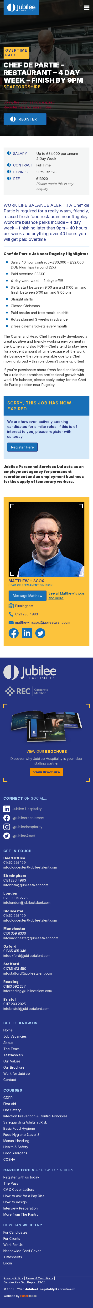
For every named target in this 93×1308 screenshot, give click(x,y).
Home (8, 1030)
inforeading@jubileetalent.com (27, 991)
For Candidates (15, 1232)
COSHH (9, 1159)
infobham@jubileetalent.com (25, 885)
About (8, 1043)
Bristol (9, 999)
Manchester (14, 929)
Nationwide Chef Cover (22, 1251)
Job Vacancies (15, 1036)
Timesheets (12, 1257)
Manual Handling (16, 1141)
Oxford (9, 946)
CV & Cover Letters (18, 1189)
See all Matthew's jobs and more (66, 595)
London (10, 893)
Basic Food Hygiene (19, 1128)
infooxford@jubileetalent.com (26, 956)
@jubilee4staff (23, 836)
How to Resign (15, 1202)
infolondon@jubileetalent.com (27, 902)
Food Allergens (15, 1153)
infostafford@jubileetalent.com (27, 973)
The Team (11, 1049)
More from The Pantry (20, 1214)
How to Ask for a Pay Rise (24, 1196)
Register (28, 119)
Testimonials (13, 1055)
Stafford (11, 964)
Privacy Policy (13, 1278)
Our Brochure (14, 1067)
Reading (11, 982)
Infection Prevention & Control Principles (35, 1116)
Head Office (14, 858)
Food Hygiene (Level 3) (22, 1135)
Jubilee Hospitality (27, 809)
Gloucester (13, 911)
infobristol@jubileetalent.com (26, 1009)
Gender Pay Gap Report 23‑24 (25, 1282)
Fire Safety (12, 1110)
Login (7, 1263)
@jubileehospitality (27, 827)
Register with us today (21, 1177)
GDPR (8, 1098)
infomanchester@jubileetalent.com (30, 938)
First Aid (9, 1104)
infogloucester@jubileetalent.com (30, 867)
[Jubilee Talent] (21, 7)
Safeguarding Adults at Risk (25, 1122)
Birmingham (14, 875)
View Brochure (46, 772)
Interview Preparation (20, 1208)
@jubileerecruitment (28, 818)
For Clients (11, 1238)
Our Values (12, 1061)
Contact (9, 1080)
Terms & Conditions (39, 1278)
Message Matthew (27, 596)
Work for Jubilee (16, 1073)
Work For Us (13, 1245)
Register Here (22, 447)
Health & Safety (15, 1147)
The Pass (10, 1183)
